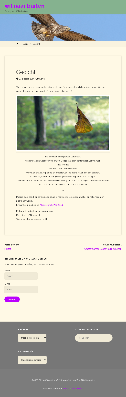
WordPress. (77, 388)
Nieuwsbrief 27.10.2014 (51, 205)
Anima (65, 388)
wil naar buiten (25, 5)
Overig (26, 44)
